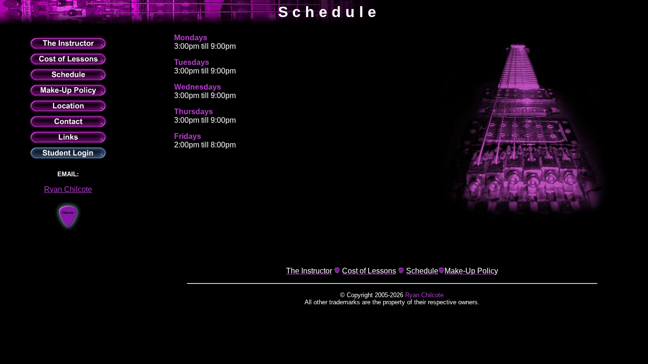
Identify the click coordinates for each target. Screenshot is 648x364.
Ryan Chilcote (68, 189)
